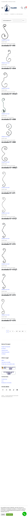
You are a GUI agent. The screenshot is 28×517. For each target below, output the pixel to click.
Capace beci (4, 350)
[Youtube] (17, 389)
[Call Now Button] (24, 514)
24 (19, 331)
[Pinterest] (10, 389)
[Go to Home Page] (1, 14)
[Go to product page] (14, 31)
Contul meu (4, 379)
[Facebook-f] (2, 389)
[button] (2, 8)
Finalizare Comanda (6, 382)
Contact (3, 354)
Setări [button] (3, 514)
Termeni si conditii (5, 362)
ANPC (2, 360)
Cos (2, 381)
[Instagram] (6, 389)
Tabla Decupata (5, 352)
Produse (3, 348)
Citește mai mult (5, 40)
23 (16, 331)
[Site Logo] (11, 8)
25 (22, 331)
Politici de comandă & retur (8, 364)
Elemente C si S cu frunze (7, 117)
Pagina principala (5, 346)
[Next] (25, 331)
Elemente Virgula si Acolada (8, 43)
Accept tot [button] (9, 514)
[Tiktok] (13, 389)
